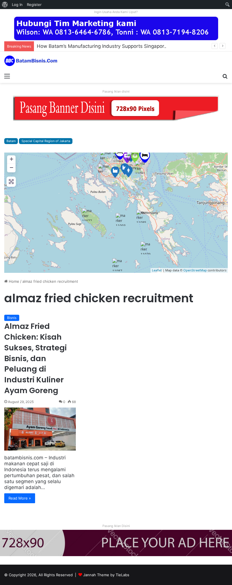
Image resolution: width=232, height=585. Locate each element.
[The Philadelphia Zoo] (118, 155)
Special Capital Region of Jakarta (46, 141)
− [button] (11, 167)
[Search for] (225, 76)
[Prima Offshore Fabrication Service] (105, 156)
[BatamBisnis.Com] (31, 60)
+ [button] (11, 158)
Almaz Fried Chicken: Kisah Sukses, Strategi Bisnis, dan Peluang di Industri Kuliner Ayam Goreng (35, 358)
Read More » (19, 498)
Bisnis (11, 318)
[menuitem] (5, 4)
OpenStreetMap (195, 270)
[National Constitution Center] (141, 216)
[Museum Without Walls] (121, 219)
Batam (11, 141)
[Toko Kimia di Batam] (115, 172)
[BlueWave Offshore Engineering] (132, 157)
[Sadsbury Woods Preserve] (117, 264)
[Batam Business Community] (128, 171)
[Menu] (7, 76)
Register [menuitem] (34, 4)
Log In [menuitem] (17, 4)
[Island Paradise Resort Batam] (145, 156)
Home (13, 281)
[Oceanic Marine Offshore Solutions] (103, 169)
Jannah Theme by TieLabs (106, 575)
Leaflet (157, 270)
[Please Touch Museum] (146, 248)
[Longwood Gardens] (140, 167)
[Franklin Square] (87, 214)
